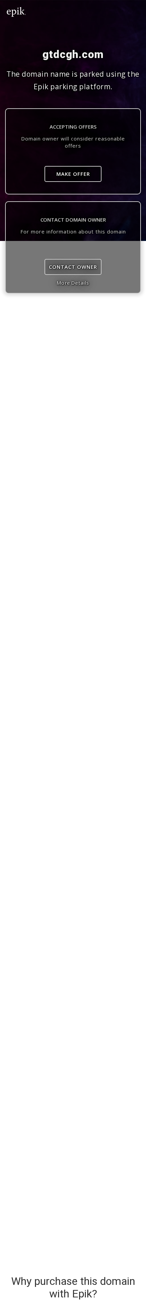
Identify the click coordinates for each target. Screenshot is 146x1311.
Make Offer (73, 173)
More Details (73, 283)
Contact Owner (73, 266)
